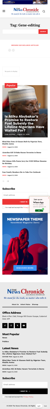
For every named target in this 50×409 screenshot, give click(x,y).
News (4, 147)
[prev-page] (9, 50)
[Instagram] (11, 325)
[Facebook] (4, 325)
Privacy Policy (28, 207)
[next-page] (7, 181)
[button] (42, 406)
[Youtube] (23, 325)
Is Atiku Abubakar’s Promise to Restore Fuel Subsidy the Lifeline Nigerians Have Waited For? (24, 123)
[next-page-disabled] (13, 50)
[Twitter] (17, 325)
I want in (23, 202)
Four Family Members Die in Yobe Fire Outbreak (21, 172)
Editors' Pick (7, 357)
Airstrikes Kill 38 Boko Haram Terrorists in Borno (21, 152)
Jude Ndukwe (10, 134)
